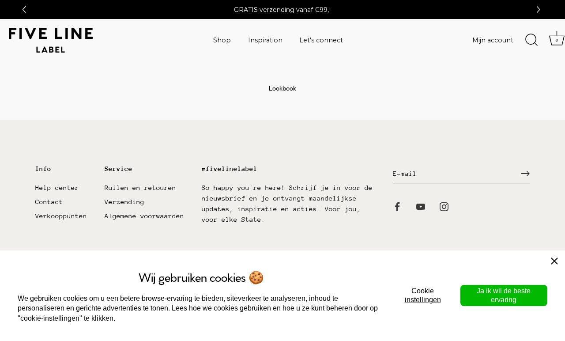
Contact (49, 201)
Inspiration (265, 40)
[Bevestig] (525, 173)
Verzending (124, 201)
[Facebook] (397, 206)
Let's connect (321, 40)
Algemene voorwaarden (144, 216)
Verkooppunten (61, 216)
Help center (57, 187)
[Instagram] (444, 206)
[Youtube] (420, 206)
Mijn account (492, 40)
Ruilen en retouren (140, 187)
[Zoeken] (531, 40)
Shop (222, 40)
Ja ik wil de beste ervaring (504, 295)
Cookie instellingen (423, 295)
